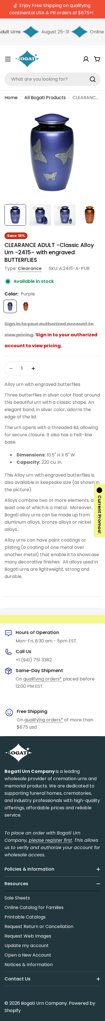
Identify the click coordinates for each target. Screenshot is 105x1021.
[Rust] (25, 306)
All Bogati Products (45, 97)
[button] (99, 510)
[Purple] (10, 306)
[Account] (86, 59)
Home (11, 97)
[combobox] (52, 79)
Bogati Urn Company (44, 1003)
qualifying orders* (42, 679)
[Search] (92, 79)
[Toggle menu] (7, 59)
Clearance (30, 268)
